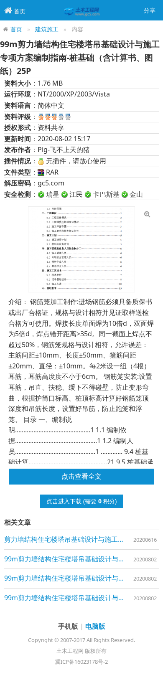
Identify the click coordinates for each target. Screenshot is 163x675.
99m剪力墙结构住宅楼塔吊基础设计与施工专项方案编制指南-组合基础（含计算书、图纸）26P (81, 558)
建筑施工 (47, 29)
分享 (149, 10)
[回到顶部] (152, 664)
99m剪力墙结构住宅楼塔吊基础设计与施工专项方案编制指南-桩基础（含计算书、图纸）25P (81, 597)
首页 (16, 29)
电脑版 (95, 626)
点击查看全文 (81, 476)
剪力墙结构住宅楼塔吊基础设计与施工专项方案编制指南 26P (81, 539)
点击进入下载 (64, 501)
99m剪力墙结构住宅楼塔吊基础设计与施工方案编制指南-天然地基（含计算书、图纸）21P (81, 578)
